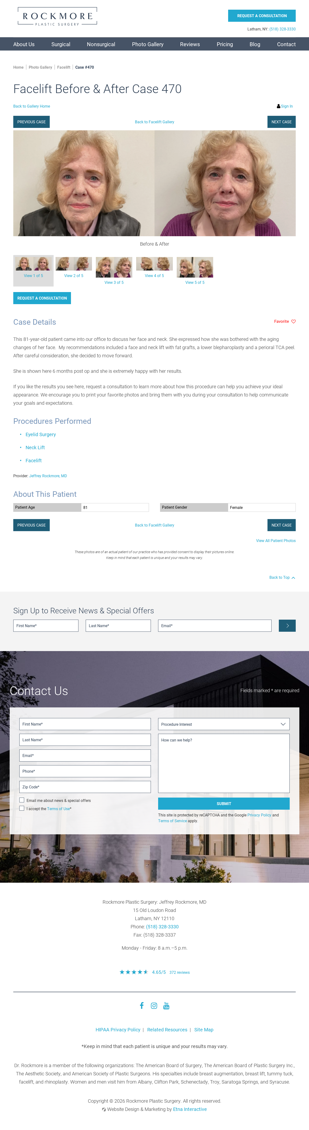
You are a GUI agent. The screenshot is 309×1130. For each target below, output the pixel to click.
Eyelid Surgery (41, 434)
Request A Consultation (262, 15)
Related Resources (167, 1029)
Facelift (34, 460)
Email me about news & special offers (59, 800)
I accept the (37, 808)
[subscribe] (287, 626)
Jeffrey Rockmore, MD (48, 475)
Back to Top (279, 577)
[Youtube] (166, 1007)
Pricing (225, 44)
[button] (31, 122)
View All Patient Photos (276, 540)
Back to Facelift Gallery (154, 121)
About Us (24, 44)
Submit (224, 803)
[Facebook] (141, 1007)
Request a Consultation (42, 298)
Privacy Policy (259, 814)
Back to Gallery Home (31, 106)
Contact (286, 44)
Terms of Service (172, 820)
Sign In (287, 106)
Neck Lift (35, 447)
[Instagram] (154, 1007)
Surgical (60, 44)
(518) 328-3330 (162, 926)
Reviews (190, 44)
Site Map (203, 1029)
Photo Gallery (147, 44)
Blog (255, 44)
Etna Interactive (190, 1109)
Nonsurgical (101, 44)
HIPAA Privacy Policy (118, 1029)
